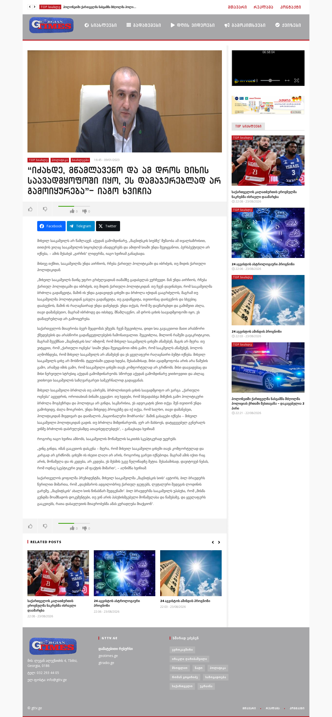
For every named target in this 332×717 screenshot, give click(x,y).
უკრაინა (206, 686)
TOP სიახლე (50, 7)
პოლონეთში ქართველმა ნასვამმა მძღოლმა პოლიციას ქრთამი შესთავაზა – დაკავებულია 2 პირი (99, 7)
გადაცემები (146, 25)
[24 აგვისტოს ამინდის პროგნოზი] (191, 573)
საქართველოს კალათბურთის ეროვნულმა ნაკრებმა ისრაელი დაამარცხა (51, 605)
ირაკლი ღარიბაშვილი (189, 659)
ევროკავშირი (182, 649)
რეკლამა (263, 7)
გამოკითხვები (248, 25)
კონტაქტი (290, 7)
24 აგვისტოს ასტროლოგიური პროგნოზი (263, 264)
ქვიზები (290, 25)
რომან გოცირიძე (185, 677)
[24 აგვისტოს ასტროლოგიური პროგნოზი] (124, 573)
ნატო (199, 668)
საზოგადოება (215, 677)
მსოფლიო (180, 668)
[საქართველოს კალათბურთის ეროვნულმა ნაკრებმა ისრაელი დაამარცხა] (58, 573)
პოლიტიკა (60, 160)
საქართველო (182, 686)
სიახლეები (103, 25)
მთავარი (237, 7)
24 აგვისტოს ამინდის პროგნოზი (185, 601)
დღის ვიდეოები (195, 25)
